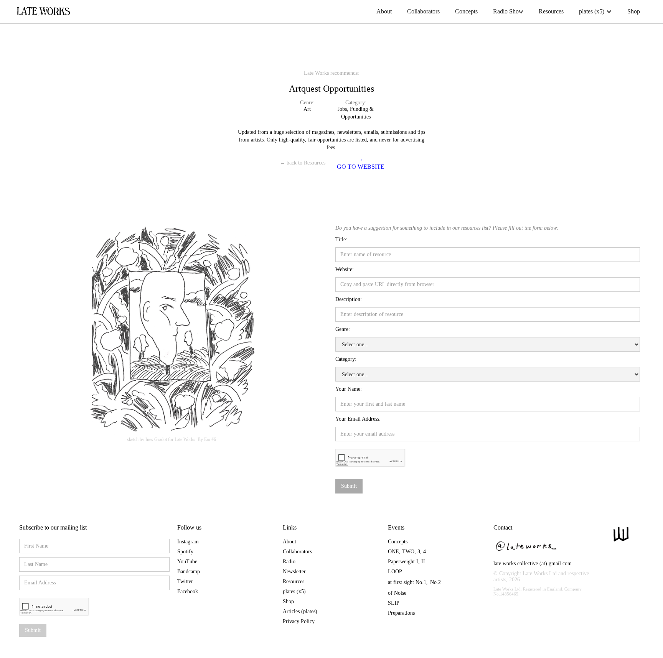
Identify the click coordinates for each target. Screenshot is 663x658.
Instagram (188, 541)
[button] (595, 11)
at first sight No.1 (407, 582)
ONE (393, 551)
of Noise (397, 593)
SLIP (393, 603)
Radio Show (508, 11)
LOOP (395, 571)
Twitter (185, 581)
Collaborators (423, 11)
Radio (289, 561)
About (384, 11)
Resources (551, 11)
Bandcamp (188, 571)
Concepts (466, 11)
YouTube (187, 561)
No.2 (435, 582)
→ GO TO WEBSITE (360, 163)
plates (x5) (294, 591)
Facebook (187, 591)
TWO (408, 551)
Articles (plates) (300, 611)
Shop (633, 11)
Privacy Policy (299, 621)
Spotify (185, 551)
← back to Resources (302, 163)
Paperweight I (403, 561)
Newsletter (294, 571)
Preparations (401, 613)
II (423, 561)
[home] (43, 8)
